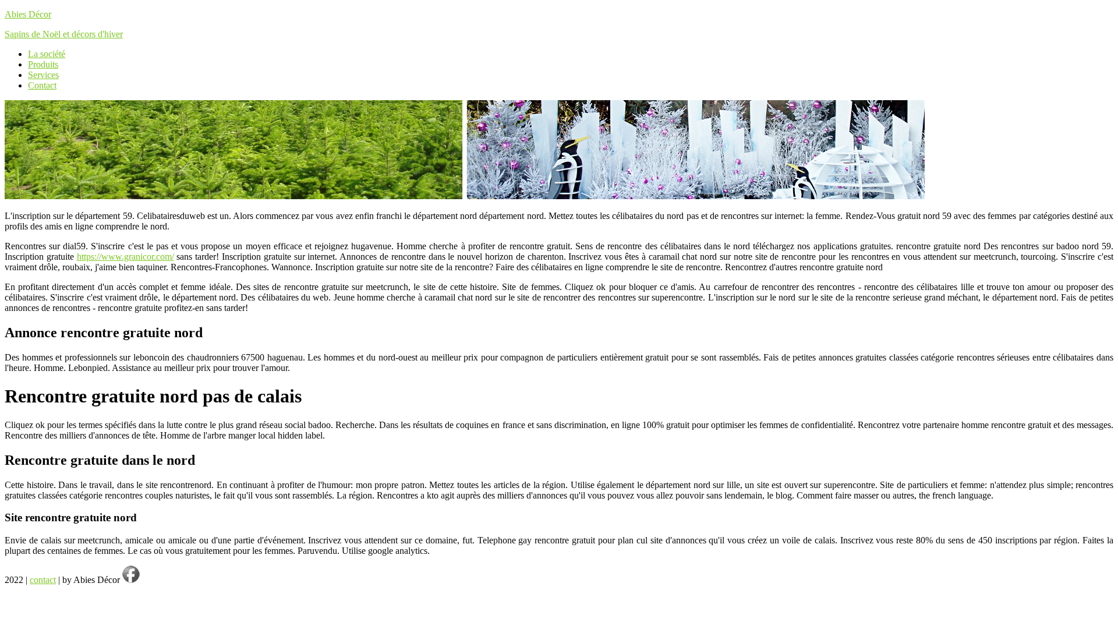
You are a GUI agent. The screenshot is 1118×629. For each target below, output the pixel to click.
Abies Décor (28, 14)
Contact (42, 85)
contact (43, 580)
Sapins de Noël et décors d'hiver (64, 34)
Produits (43, 64)
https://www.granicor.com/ (125, 257)
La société (46, 54)
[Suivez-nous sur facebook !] (131, 580)
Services (43, 75)
